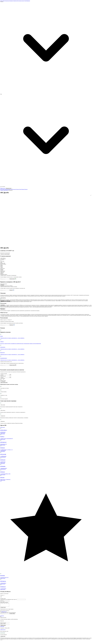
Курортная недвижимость (9, 0)
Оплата (20, 189)
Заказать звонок (3, 625)
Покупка (26, 189)
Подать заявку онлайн (4, 382)
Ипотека (23, 189)
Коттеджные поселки (20, 0)
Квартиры (15, 0)
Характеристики (7, 189)
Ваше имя (2, 620)
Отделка (11, 189)
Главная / (1, 190)
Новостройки (2, 0)
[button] (91, 195)
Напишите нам (3, 636)
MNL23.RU (2, 626)
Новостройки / (6, 190)
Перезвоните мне (8, 188)
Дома (25, 0)
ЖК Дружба (2, 189)
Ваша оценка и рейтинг (4, 602)
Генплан (17, 189)
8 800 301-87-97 (2, 188)
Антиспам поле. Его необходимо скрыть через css (8, 599)
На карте (14, 189)
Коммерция (28, 0)
